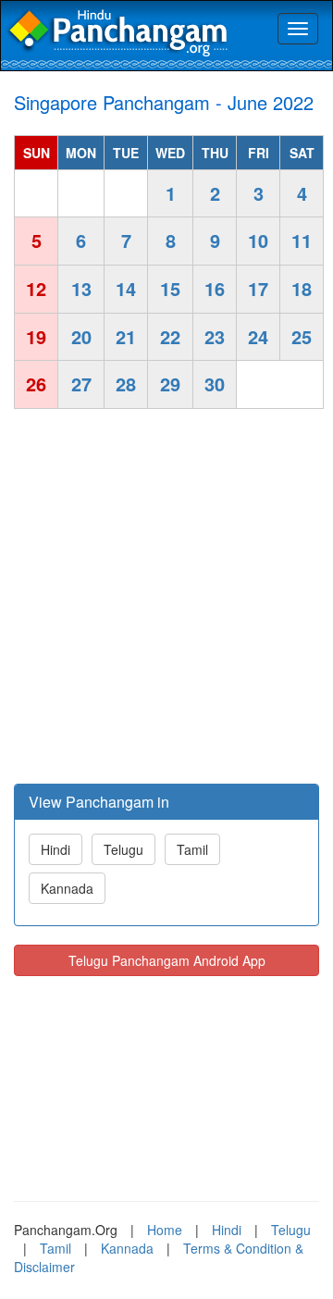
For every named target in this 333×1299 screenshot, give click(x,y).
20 (81, 336)
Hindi (55, 849)
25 (301, 336)
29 (170, 383)
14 (126, 288)
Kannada (67, 888)
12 (36, 288)
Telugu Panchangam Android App (166, 960)
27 (81, 383)
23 (214, 336)
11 (301, 240)
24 (258, 336)
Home (164, 1229)
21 (126, 336)
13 (81, 288)
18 (301, 288)
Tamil (192, 849)
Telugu (123, 849)
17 (258, 288)
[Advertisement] (166, 598)
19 (36, 336)
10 (258, 240)
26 (36, 383)
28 (126, 383)
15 (170, 288)
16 (214, 288)
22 (170, 336)
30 (214, 383)
